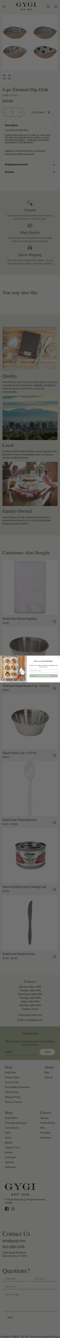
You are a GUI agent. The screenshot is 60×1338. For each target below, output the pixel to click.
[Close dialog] (58, 657)
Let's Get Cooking (43, 676)
